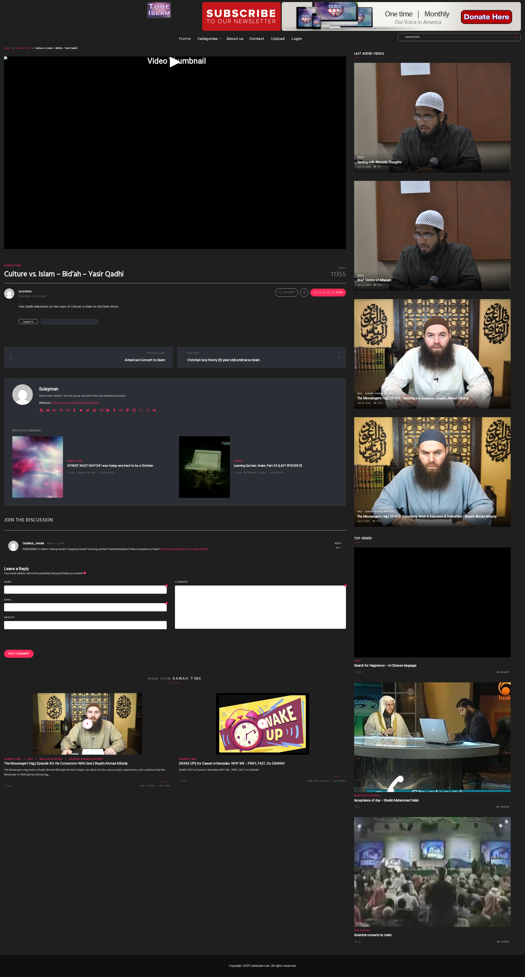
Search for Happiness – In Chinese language (385, 665)
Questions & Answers (367, 795)
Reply (338, 543)
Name (85, 582)
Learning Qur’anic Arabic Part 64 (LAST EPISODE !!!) (268, 465)
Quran (238, 461)
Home (185, 39)
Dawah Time (23, 48)
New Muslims (362, 930)
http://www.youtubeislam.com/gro (75, 403)
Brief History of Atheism (374, 280)
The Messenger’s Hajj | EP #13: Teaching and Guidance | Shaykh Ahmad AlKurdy (413, 398)
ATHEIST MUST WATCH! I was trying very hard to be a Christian (110, 465)
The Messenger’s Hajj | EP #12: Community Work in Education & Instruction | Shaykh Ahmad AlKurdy (427, 516)
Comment (260, 582)
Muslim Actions (51, 759)
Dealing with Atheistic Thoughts (379, 162)
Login (297, 39)
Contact (257, 39)
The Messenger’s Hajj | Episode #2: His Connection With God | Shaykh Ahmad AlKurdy (66, 763)
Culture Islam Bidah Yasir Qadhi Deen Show (69, 321)
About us (235, 39)
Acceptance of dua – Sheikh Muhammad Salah (386, 800)
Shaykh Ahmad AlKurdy (86, 759)
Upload (278, 39)
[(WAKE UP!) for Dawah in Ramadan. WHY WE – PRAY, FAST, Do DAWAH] (262, 724)
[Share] (304, 292)
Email (85, 600)
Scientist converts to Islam (373, 935)
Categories (208, 39)
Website (9, 617)
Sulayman (48, 388)
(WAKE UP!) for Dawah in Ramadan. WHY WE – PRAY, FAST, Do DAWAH (231, 763)
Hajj (30, 759)
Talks (360, 157)
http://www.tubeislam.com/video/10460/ (184, 549)
